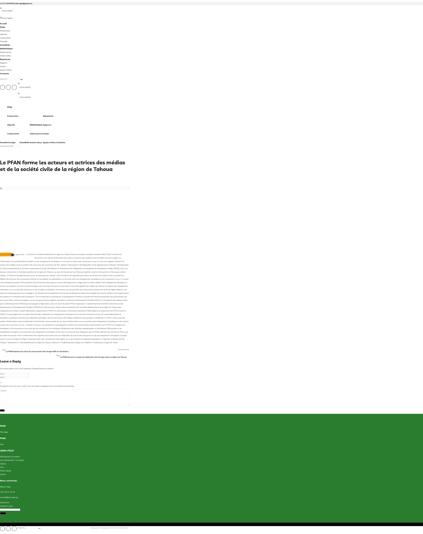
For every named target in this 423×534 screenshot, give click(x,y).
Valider (3, 513)
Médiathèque (6, 48)
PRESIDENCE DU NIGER (10, 457)
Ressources (5, 59)
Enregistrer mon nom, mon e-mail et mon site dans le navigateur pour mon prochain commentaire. (37, 386)
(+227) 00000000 (7, 3)
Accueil (3, 23)
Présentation (5, 31)
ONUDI (3, 474)
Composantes (5, 38)
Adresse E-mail (6, 506)
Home (2, 177)
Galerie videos (5, 56)
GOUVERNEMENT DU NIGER (12, 460)
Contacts (4, 73)
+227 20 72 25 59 (7, 492)
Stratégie (3, 41)
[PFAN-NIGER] (6, 10)
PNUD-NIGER (5, 471)
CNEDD (3, 464)
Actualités (5, 45)
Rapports (3, 63)
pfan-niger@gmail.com (23, 3)
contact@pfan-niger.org (9, 497)
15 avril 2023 (6, 254)
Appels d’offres (6, 70)
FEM (2, 467)
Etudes (3, 66)
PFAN (2, 27)
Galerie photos (5, 52)
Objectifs (3, 34)
